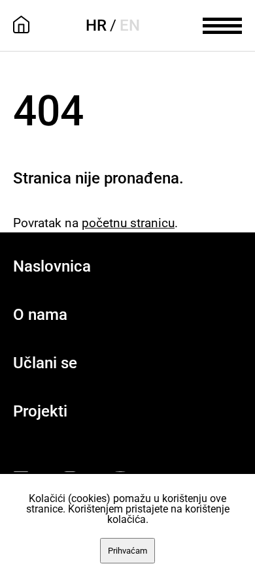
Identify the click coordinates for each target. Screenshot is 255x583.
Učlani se (45, 363)
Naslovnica (52, 266)
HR (96, 25)
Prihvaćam (127, 551)
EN (130, 25)
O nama (40, 315)
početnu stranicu (128, 222)
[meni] (222, 24)
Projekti (40, 411)
